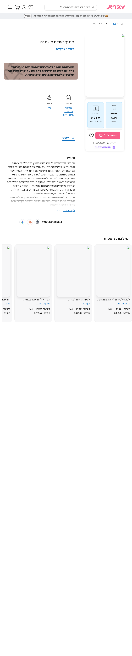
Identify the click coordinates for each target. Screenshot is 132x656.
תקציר (65, 138)
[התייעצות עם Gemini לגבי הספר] (22, 222)
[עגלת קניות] (17, 7)
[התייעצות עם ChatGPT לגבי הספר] (37, 222)
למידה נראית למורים (79, 299)
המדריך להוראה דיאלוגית (36, 299)
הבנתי (28, 16)
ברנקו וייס (68, 115)
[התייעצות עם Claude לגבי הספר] (30, 222)
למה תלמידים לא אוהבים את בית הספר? (114, 299)
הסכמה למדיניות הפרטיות (45, 16)
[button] (10, 7)
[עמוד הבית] (122, 23)
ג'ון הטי (86, 303)
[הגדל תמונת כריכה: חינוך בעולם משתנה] (104, 65)
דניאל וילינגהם (123, 303)
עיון (114, 23)
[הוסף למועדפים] (91, 135)
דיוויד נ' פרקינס (65, 49)
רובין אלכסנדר (43, 303)
